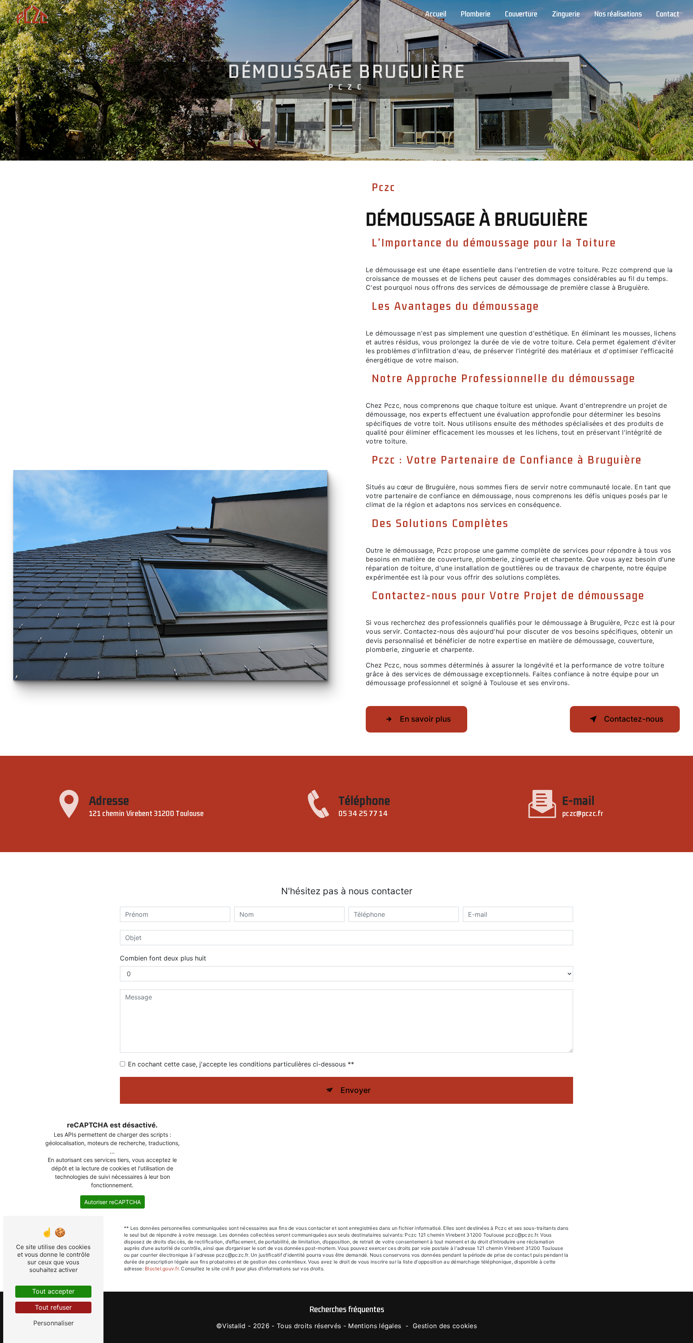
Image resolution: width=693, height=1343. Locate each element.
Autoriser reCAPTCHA (112, 1202)
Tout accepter (53, 1291)
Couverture (521, 14)
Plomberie (475, 14)
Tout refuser (53, 1307)
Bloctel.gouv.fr (161, 1269)
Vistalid (234, 1326)
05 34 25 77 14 (362, 813)
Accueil (435, 14)
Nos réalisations (618, 14)
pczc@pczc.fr (582, 813)
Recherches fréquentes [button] (346, 1309)
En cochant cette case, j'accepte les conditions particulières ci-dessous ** (241, 1064)
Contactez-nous (633, 719)
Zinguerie (566, 14)
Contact (667, 14)
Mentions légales (374, 1326)
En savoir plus (425, 719)
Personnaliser (53, 1323)
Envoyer (355, 1090)
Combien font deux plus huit (163, 958)
